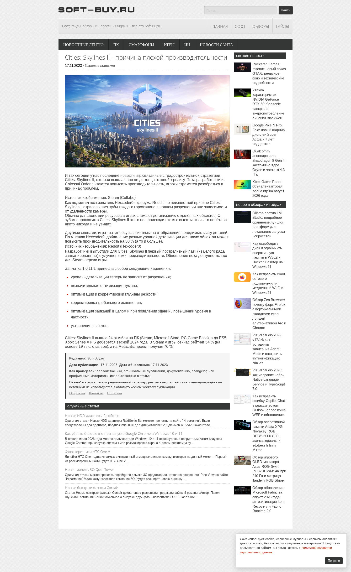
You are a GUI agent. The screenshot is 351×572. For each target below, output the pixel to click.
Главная (219, 26)
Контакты (96, 393)
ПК (116, 45)
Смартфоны (141, 45)
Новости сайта (216, 45)
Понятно (334, 560)
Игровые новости (100, 65)
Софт (240, 26)
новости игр (130, 175)
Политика (114, 393)
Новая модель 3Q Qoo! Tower (89, 469)
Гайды (282, 26)
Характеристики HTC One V (87, 451)
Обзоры (260, 26)
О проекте (77, 393)
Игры (169, 45)
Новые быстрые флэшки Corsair (91, 487)
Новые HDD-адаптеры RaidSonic (92, 415)
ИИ (187, 45)
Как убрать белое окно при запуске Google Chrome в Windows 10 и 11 (124, 433)
